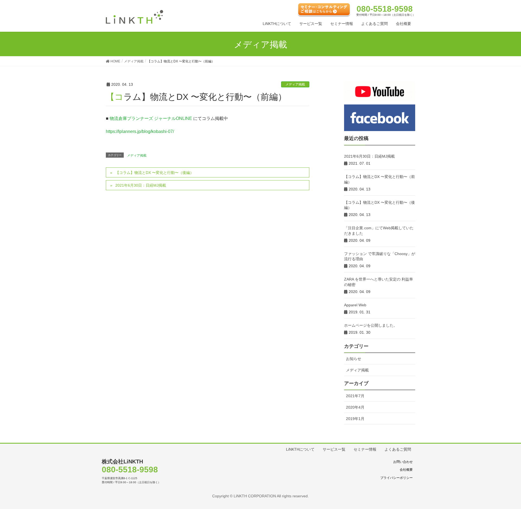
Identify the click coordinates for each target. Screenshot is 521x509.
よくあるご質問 (398, 449)
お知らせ (353, 359)
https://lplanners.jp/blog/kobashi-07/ (140, 131)
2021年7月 (355, 396)
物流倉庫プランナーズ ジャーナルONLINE (151, 118)
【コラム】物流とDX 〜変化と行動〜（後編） (154, 172)
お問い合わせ (403, 462)
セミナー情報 (365, 449)
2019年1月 (355, 418)
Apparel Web (355, 305)
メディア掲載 (295, 84)
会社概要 (406, 470)
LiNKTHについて (300, 449)
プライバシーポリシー (396, 478)
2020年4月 (355, 407)
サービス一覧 (334, 449)
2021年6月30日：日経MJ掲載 (140, 185)
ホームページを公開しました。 (370, 325)
